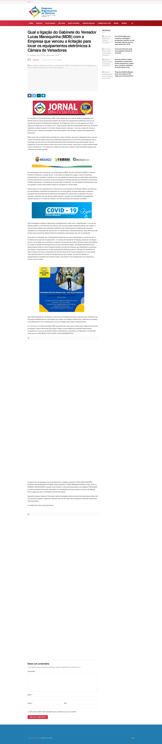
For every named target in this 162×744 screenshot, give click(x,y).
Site (65, 703)
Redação (36, 60)
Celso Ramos (50, 23)
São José (61, 23)
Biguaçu (39, 23)
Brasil (116, 23)
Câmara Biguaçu (88, 23)
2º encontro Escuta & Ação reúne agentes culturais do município (123, 51)
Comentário (32, 671)
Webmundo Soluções (47, 738)
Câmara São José (104, 23)
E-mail (30, 703)
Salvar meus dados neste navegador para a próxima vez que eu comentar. (53, 712)
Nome (30, 695)
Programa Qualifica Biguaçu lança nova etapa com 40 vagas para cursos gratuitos (124, 74)
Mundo (124, 23)
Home (29, 1)
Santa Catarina (73, 23)
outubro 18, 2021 (46, 60)
